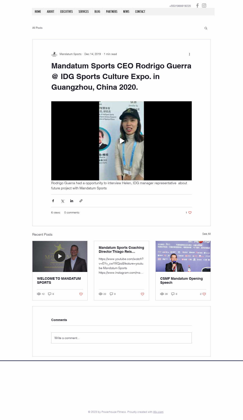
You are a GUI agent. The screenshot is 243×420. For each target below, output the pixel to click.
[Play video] (121, 140)
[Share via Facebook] (53, 201)
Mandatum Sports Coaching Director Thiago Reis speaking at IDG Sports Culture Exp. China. (121, 250)
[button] (206, 27)
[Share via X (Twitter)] (62, 201)
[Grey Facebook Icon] (197, 5)
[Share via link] (81, 201)
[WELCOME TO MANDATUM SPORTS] (59, 256)
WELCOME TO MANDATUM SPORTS (59, 280)
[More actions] (189, 54)
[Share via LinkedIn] (71, 201)
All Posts (37, 27)
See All (206, 233)
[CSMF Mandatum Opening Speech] (183, 256)
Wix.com (158, 412)
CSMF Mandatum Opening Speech (181, 280)
